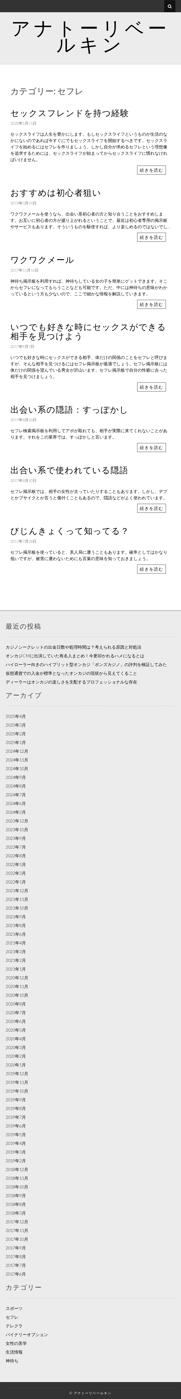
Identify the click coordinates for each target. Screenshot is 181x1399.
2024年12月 (17, 751)
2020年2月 (16, 1056)
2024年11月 (17, 759)
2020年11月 (17, 986)
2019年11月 (17, 1082)
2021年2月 (16, 960)
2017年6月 (16, 1274)
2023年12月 (17, 820)
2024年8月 (16, 786)
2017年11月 (17, 1230)
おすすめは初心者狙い (55, 192)
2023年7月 (16, 847)
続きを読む (151, 170)
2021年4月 (16, 942)
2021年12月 (17, 890)
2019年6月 (16, 1125)
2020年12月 (17, 977)
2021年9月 (16, 916)
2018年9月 (16, 1195)
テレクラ (14, 1325)
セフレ (12, 1317)
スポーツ (14, 1308)
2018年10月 (17, 1186)
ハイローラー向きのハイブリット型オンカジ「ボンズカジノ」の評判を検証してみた (86, 664)
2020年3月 (16, 1047)
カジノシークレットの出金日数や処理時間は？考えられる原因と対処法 (73, 647)
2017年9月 (16, 1247)
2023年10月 (17, 829)
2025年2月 (16, 733)
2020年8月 (16, 1003)
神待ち (12, 1360)
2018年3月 (16, 1213)
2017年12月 (17, 1221)
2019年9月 (16, 1099)
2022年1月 (16, 881)
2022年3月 (16, 873)
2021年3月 (16, 951)
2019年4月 (16, 1143)
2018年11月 (17, 1178)
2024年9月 (16, 777)
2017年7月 (16, 1265)
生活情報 (14, 1351)
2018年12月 (17, 1169)
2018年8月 (16, 1204)
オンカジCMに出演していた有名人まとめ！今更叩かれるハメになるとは (75, 655)
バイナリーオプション (27, 1334)
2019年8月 (16, 1108)
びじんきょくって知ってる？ (69, 530)
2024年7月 (16, 794)
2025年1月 (16, 742)
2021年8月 (16, 925)
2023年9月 (16, 838)
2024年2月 (16, 812)
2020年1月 (16, 1064)
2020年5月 (16, 1030)
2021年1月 (16, 969)
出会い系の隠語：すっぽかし (69, 409)
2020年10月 (17, 995)
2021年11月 (17, 899)
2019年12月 (17, 1073)
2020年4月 (16, 1038)
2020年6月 (16, 1021)
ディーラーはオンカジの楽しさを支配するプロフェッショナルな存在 (71, 681)
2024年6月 (16, 803)
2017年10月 (17, 1239)
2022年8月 (16, 855)
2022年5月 (16, 864)
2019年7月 (16, 1117)
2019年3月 (16, 1152)
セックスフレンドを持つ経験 (69, 113)
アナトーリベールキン (90, 35)
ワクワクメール (42, 259)
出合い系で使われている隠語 (69, 470)
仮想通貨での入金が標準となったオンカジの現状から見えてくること (71, 673)
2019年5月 (16, 1134)
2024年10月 (17, 768)
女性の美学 (16, 1343)
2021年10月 (17, 908)
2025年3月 (16, 725)
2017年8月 (16, 1256)
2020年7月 (16, 1012)
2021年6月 (16, 934)
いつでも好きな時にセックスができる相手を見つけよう (88, 331)
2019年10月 (17, 1091)
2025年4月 (16, 716)
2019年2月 (16, 1160)
